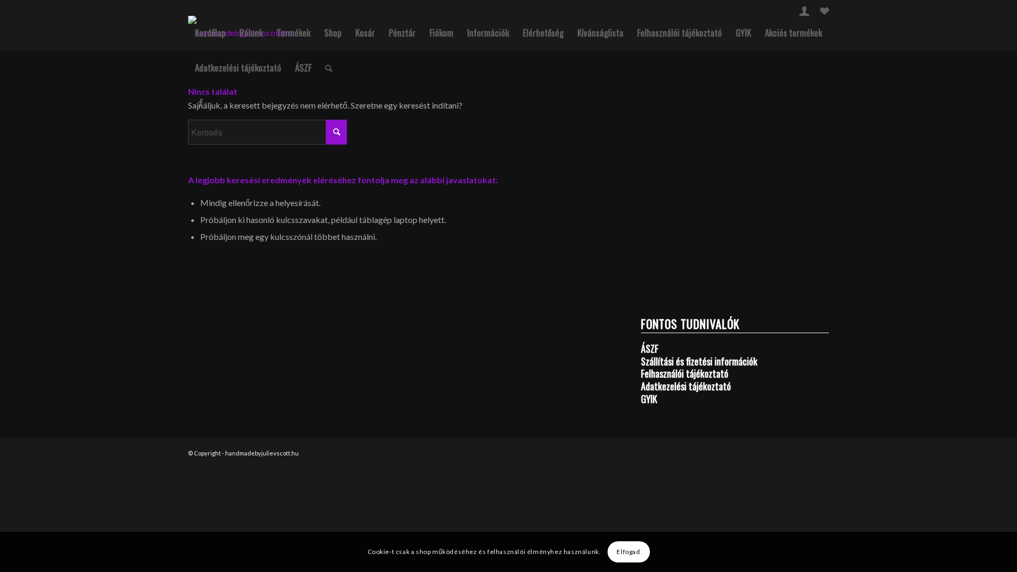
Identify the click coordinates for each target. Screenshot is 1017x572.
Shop (333, 32)
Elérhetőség (543, 32)
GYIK (743, 32)
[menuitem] (804, 10)
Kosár (365, 32)
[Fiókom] (804, 12)
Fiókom (441, 32)
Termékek (293, 32)
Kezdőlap (210, 32)
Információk (488, 32)
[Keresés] (328, 67)
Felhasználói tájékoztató (679, 32)
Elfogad (628, 552)
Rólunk (251, 32)
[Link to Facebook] (201, 102)
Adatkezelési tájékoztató (238, 67)
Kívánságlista (600, 32)
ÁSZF (303, 67)
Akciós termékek (793, 32)
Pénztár (402, 32)
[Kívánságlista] (824, 12)
